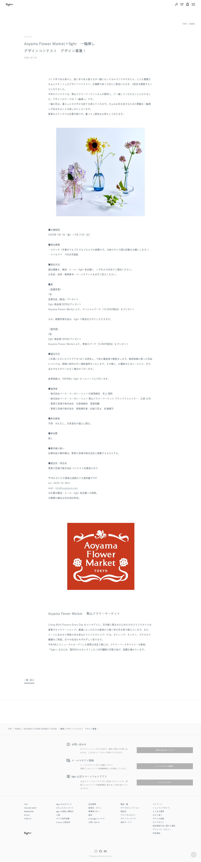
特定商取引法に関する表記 (164, 826)
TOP (184, 24)
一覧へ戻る (29, 680)
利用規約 (156, 833)
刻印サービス (126, 822)
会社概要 (92, 804)
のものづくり (64, 804)
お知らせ (28, 819)
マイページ (157, 804)
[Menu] (193, 4)
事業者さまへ (94, 812)
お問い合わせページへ (164, 750)
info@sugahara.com (66, 488)
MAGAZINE (29, 812)
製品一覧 (124, 804)
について (96, 819)
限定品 (123, 812)
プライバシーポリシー (162, 830)
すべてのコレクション (130, 808)
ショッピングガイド (161, 808)
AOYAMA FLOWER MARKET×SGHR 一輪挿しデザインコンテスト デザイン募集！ (61, 729)
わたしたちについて (64, 808)
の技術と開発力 (65, 812)
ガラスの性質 (158, 819)
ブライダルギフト (128, 815)
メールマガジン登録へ (164, 766)
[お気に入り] (181, 4)
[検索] (176, 4)
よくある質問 (158, 812)
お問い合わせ (94, 822)
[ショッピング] (187, 4)
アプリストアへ (164, 782)
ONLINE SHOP (30, 808)
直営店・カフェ (95, 808)
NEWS (192, 24)
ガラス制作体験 (62, 819)
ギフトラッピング (128, 819)
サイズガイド (158, 822)
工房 (58, 815)
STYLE (27, 815)
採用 (90, 815)
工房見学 (63, 822)
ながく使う (157, 815)
